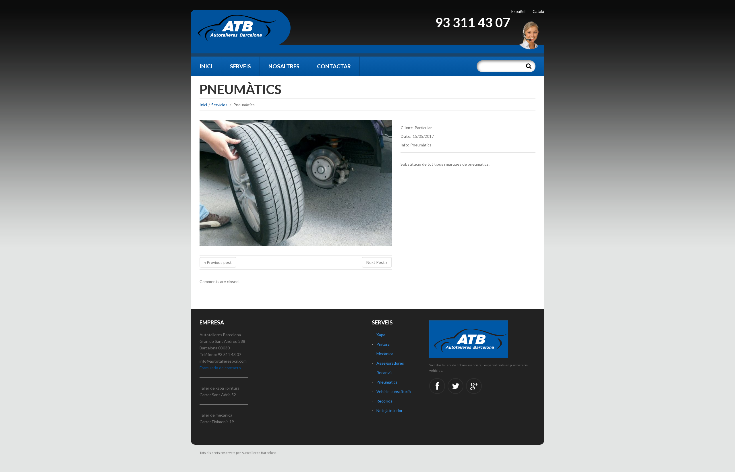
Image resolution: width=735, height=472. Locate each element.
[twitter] (455, 386)
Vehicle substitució (393, 391)
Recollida (384, 401)
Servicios (219, 104)
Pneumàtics (387, 382)
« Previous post (218, 262)
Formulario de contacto (220, 367)
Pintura (383, 344)
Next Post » (376, 262)
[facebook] (437, 386)
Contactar (334, 66)
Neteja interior (389, 410)
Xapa (380, 334)
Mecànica (384, 353)
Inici (206, 66)
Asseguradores (390, 363)
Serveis (240, 66)
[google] (474, 386)
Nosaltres (283, 66)
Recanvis (384, 372)
